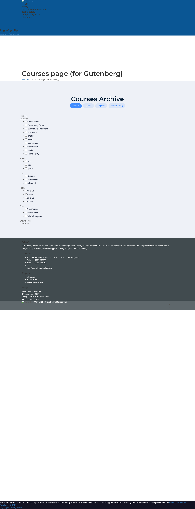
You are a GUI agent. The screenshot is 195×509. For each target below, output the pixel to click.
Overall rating (117, 105)
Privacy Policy (58, 467)
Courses (4, 34)
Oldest (88, 105)
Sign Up (14, 494)
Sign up (3, 497)
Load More (117, 123)
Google (5, 314)
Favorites (14, 34)
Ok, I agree (4, 507)
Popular (101, 105)
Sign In (21, 494)
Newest (75, 105)
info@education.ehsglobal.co (39, 268)
